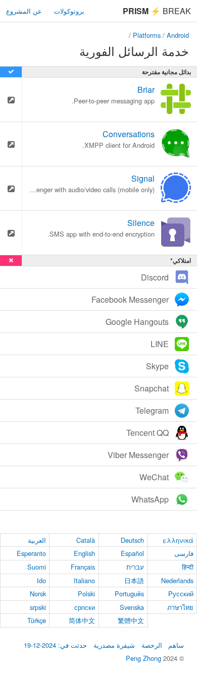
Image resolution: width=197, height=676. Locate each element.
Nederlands (177, 580)
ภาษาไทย (180, 607)
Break (157, 11)
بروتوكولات (69, 11)
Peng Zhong (144, 658)
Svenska (132, 607)
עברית (135, 567)
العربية (37, 540)
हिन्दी (187, 567)
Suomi (36, 567)
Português (129, 593)
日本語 (134, 580)
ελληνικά (178, 540)
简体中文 (82, 620)
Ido (41, 580)
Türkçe (36, 620)
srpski (38, 607)
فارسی (183, 553)
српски (84, 607)
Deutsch (132, 540)
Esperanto (31, 553)
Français (83, 567)
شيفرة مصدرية (114, 645)
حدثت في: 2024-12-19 (55, 645)
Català (85, 540)
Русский (180, 593)
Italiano (84, 580)
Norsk (38, 593)
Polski (86, 593)
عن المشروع (24, 11)
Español (132, 553)
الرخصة (151, 645)
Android (178, 35)
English (84, 553)
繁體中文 (131, 620)
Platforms (147, 35)
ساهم (176, 645)
